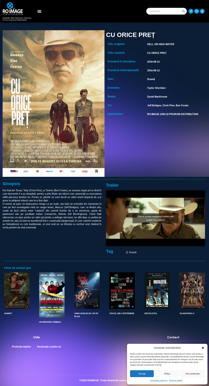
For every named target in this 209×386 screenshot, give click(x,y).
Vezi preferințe (192, 373)
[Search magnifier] (183, 11)
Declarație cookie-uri (159, 380)
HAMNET (8, 313)
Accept (142, 373)
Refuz (167, 373)
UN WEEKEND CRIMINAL (50, 322)
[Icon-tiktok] (202, 11)
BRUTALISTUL (151, 313)
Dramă (132, 252)
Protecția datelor (176, 380)
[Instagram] (196, 11)
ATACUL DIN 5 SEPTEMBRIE (121, 313)
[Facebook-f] (190, 11)
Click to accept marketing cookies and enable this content (155, 218)
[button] (202, 347)
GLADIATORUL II (187, 313)
